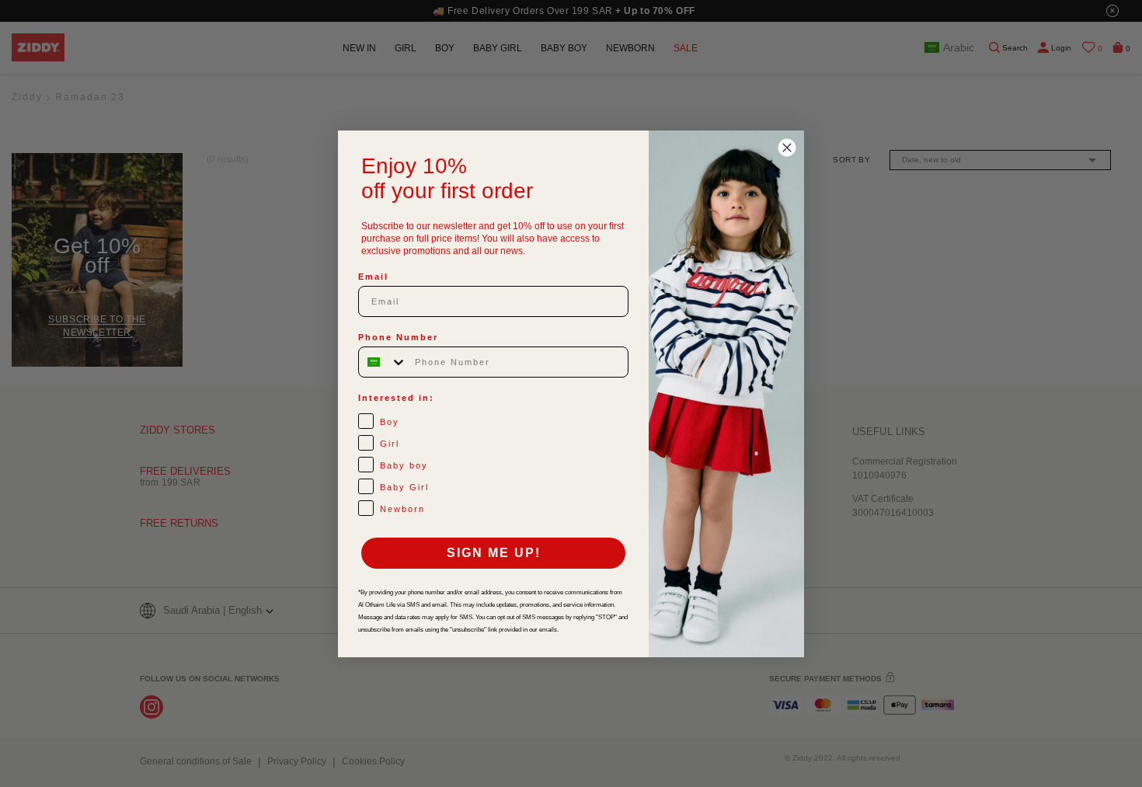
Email (373, 276)
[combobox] (383, 362)
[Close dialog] (787, 147)
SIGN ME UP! (494, 552)
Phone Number (398, 337)
